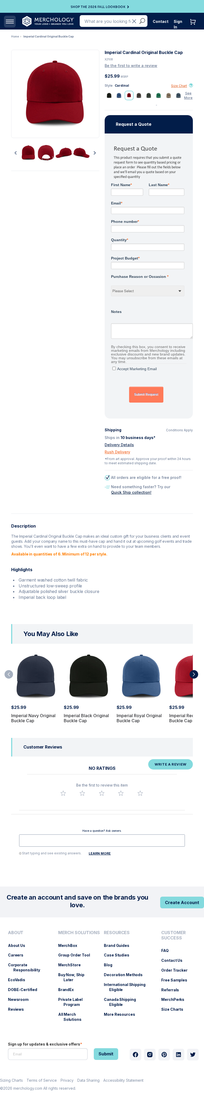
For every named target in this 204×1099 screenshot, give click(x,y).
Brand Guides (119, 945)
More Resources (122, 1014)
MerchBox (70, 945)
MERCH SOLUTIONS (79, 932)
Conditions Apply (179, 430)
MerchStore (72, 965)
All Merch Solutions (72, 1017)
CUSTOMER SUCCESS (173, 935)
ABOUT (15, 932)
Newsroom (21, 999)
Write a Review (170, 764)
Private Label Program (73, 1002)
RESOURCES (117, 932)
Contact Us (174, 960)
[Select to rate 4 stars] (121, 793)
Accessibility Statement (123, 1080)
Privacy (67, 1080)
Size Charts (175, 1009)
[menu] (28, 978)
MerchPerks (175, 999)
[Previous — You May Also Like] (9, 674)
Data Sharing (88, 1080)
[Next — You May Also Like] (194, 674)
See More (188, 95)
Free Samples (177, 980)
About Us (19, 945)
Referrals (173, 990)
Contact (160, 21)
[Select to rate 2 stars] (82, 793)
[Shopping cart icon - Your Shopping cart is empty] (194, 27)
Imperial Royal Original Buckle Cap (139, 718)
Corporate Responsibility (26, 967)
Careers (18, 955)
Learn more (100, 853)
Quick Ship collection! (131, 492)
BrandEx (68, 989)
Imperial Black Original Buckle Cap (86, 718)
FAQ (168, 950)
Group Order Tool (76, 955)
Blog (110, 965)
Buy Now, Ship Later (73, 977)
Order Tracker (177, 970)
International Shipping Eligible (127, 987)
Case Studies (119, 955)
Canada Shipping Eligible (122, 1002)
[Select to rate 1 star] (63, 793)
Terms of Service (42, 1080)
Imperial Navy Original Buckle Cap (33, 718)
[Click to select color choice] (109, 95)
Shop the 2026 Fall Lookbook (98, 7)
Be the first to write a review (131, 65)
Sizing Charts (11, 1080)
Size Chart (179, 86)
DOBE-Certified (25, 989)
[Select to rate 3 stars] (101, 793)
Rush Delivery (117, 452)
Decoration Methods (125, 974)
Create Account (182, 902)
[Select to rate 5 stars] (140, 793)
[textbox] (102, 840)
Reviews (18, 1009)
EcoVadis (19, 979)
